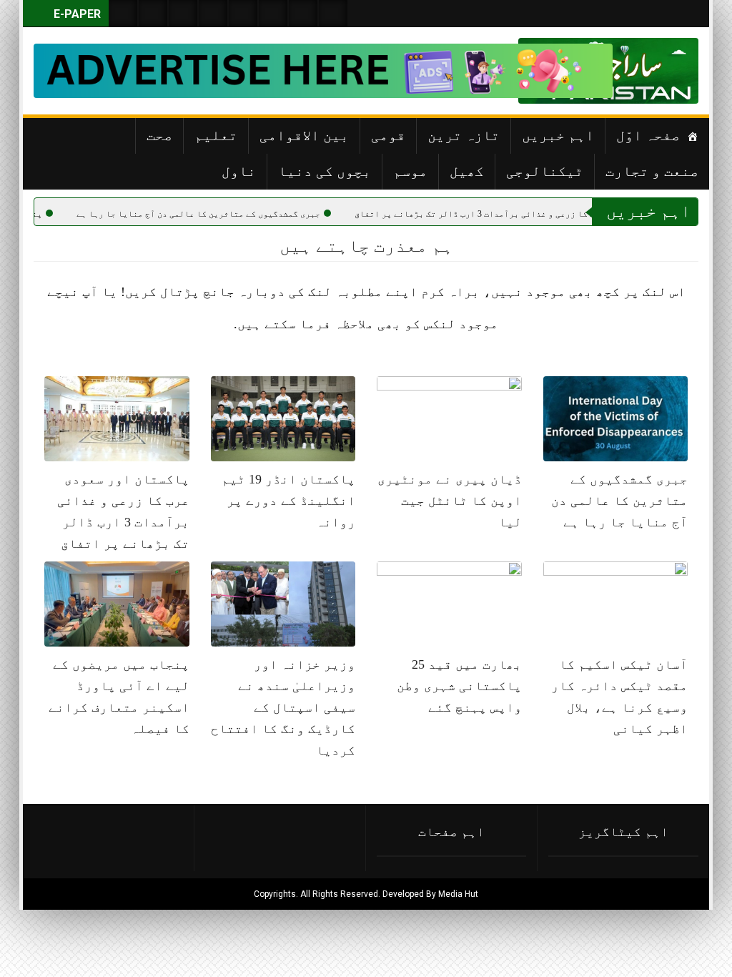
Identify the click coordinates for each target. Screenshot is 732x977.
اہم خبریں (558, 135)
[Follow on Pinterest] (243, 13)
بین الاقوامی (304, 135)
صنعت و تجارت (651, 171)
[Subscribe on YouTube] (213, 13)
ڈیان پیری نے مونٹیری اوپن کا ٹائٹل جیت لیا (449, 500)
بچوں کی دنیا (324, 171)
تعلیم (215, 135)
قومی (388, 135)
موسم (410, 171)
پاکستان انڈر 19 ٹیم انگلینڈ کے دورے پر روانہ (288, 500)
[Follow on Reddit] (303, 13)
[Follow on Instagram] (333, 13)
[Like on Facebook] (153, 13)
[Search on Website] (123, 13)
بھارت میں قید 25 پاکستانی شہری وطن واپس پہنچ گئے (459, 686)
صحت (159, 135)
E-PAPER (76, 14)
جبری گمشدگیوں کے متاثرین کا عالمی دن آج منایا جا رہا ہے (248, 214)
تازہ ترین (463, 135)
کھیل (467, 171)
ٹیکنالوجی (544, 171)
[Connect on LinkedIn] (273, 13)
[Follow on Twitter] (183, 13)
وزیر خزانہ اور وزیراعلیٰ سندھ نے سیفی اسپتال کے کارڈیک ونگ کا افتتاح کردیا (283, 707)
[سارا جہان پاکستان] (655, 71)
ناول (239, 171)
